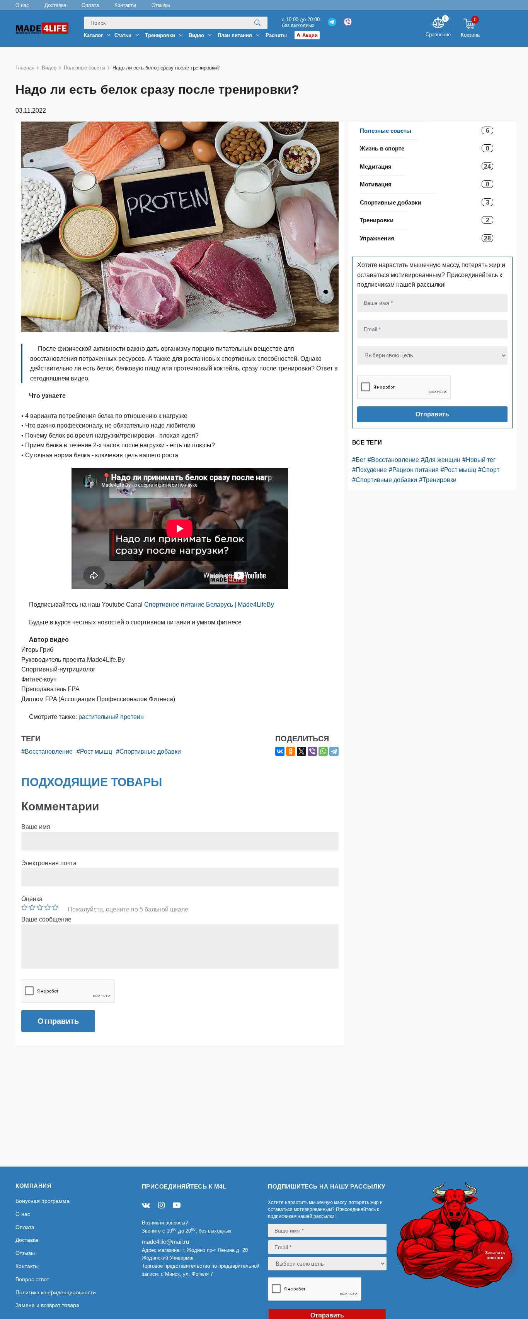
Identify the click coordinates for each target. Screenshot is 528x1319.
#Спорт (488, 470)
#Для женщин (440, 460)
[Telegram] (334, 751)
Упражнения (377, 238)
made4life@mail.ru (165, 1241)
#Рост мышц (458, 470)
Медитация (376, 166)
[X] (301, 751)
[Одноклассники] (290, 751)
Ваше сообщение (46, 919)
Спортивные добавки (390, 202)
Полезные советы (385, 130)
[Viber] (312, 751)
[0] (438, 24)
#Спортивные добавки (384, 480)
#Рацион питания (414, 470)
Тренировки (376, 220)
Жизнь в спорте (382, 148)
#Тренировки (437, 480)
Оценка (32, 899)
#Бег (359, 460)
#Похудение (369, 470)
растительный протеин (111, 717)
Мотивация (376, 184)
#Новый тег (479, 460)
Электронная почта (49, 863)
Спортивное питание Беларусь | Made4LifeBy (209, 604)
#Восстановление (393, 460)
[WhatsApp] (323, 751)
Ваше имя (35, 827)
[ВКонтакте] (279, 751)
